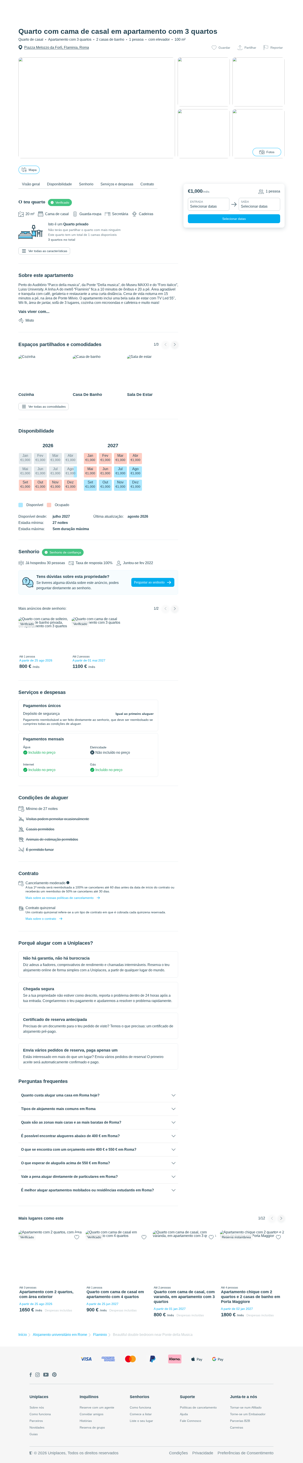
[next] (62, 635)
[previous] (24, 635)
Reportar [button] (276, 47)
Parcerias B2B (240, 1420)
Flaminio (100, 1335)
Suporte (187, 1397)
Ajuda (184, 1414)
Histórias (86, 1420)
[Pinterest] (54, 1375)
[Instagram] (37, 1375)
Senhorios (139, 1397)
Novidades (37, 1427)
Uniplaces (39, 1397)
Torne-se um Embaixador (248, 1414)
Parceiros (36, 1420)
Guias (34, 1434)
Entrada (196, 201)
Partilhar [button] (250, 47)
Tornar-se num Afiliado (246, 1407)
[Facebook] (31, 1375)
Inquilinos (89, 1397)
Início (22, 1335)
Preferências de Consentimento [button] (245, 1453)
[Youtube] (46, 1375)
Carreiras (236, 1427)
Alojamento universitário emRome (60, 1335)
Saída (245, 201)
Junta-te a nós (243, 1397)
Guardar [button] (224, 47)
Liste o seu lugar (141, 1420)
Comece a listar (141, 1414)
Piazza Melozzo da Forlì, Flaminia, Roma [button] (56, 47)
